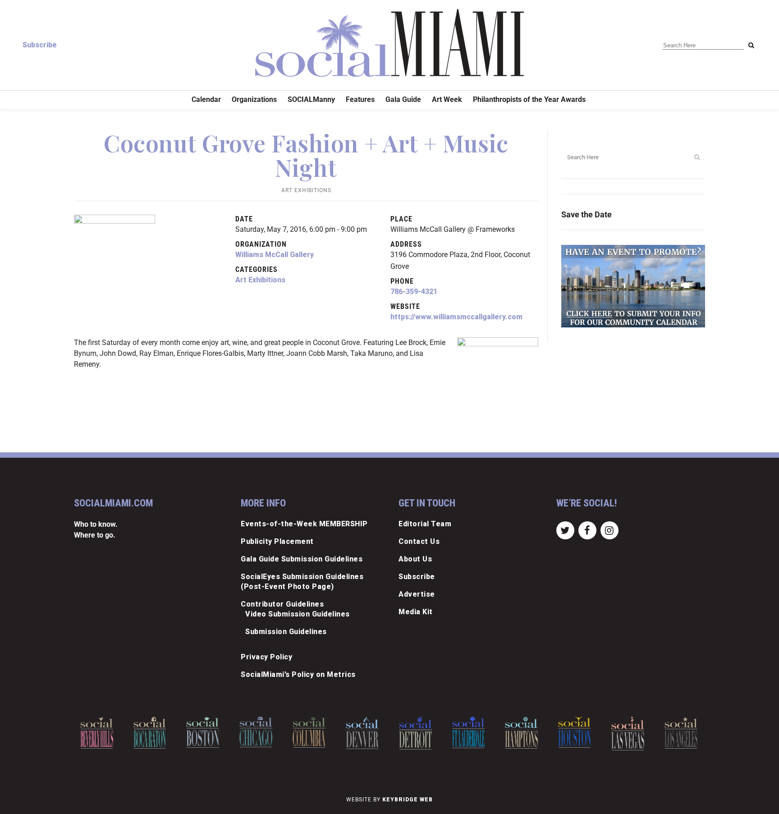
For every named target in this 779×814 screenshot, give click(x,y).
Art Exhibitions (306, 190)
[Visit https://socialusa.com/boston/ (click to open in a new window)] (203, 732)
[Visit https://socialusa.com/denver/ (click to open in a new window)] (362, 733)
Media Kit (416, 611)
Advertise (417, 594)
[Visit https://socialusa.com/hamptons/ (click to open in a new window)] (521, 733)
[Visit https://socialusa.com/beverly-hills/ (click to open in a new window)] (96, 733)
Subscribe (40, 45)
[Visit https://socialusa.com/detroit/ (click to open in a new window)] (415, 733)
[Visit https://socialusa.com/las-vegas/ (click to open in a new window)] (627, 733)
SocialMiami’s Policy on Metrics (298, 674)
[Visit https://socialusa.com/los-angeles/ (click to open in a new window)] (680, 733)
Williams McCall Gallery (274, 254)
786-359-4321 (413, 291)
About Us (415, 559)
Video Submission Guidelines (297, 614)
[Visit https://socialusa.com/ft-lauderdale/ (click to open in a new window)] (468, 732)
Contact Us (419, 541)
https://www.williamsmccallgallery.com (456, 317)
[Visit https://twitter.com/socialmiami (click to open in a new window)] (565, 529)
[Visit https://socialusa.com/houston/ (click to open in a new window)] (574, 732)
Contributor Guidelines (282, 604)
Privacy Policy (266, 657)
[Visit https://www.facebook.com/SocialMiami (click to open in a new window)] (587, 529)
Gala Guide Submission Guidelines (301, 559)
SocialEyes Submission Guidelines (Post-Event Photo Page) (302, 581)
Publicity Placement (277, 541)
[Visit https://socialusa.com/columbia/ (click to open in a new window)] (309, 732)
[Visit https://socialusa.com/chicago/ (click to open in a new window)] (255, 732)
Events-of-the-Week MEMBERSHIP (304, 524)
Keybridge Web (407, 799)
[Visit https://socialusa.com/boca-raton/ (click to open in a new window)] (149, 733)
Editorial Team (425, 524)
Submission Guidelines (286, 631)
